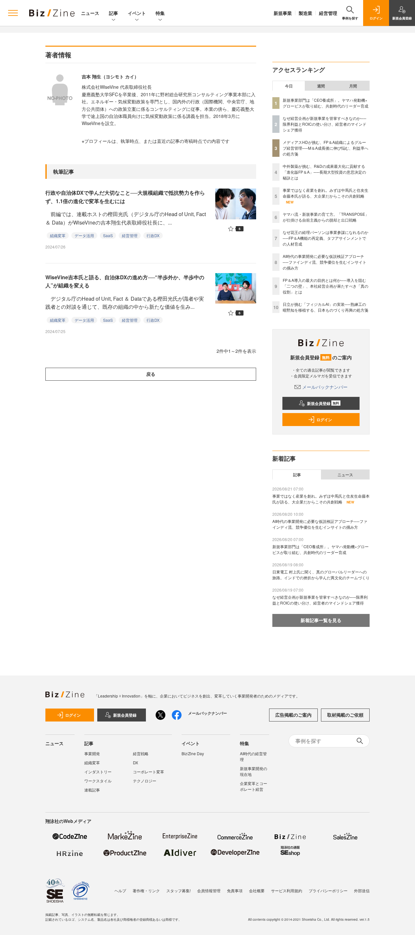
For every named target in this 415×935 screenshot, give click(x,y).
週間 (321, 86)
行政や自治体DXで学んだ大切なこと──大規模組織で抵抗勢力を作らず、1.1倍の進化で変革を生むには (125, 197)
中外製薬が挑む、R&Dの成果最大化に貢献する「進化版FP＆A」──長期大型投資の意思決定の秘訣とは (324, 171)
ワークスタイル (98, 780)
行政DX (153, 235)
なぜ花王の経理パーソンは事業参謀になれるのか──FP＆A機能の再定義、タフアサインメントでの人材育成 (325, 238)
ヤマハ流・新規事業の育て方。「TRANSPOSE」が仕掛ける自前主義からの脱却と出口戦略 (326, 217)
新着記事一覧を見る (321, 620)
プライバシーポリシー (328, 890)
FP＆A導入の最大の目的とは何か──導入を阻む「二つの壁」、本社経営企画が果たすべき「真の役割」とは (325, 285)
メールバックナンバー (325, 387)
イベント (137, 13)
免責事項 (235, 890)
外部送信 (362, 890)
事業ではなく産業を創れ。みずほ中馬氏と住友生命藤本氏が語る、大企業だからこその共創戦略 (325, 193)
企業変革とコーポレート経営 (253, 786)
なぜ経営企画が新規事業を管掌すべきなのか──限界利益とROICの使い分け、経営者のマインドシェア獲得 (324, 124)
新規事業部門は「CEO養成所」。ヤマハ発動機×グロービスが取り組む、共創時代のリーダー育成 (325, 103)
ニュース (90, 13)
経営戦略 (140, 753)
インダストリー (98, 771)
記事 (113, 13)
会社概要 (257, 890)
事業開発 (92, 753)
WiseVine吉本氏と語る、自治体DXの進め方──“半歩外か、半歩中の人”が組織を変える (124, 281)
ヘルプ (120, 890)
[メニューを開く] (13, 13)
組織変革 (57, 235)
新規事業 (283, 13)
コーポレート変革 (148, 771)
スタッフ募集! (178, 890)
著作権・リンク (146, 890)
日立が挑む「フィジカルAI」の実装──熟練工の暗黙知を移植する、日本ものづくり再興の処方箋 (325, 307)
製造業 (305, 13)
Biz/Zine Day (193, 753)
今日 (289, 86)
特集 (160, 13)
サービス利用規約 (286, 890)
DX (135, 762)
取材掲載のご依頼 (345, 714)
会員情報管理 (208, 890)
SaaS (108, 235)
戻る (150, 374)
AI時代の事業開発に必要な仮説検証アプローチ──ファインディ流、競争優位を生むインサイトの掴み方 (324, 262)
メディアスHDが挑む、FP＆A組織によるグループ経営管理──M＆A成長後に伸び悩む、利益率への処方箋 (325, 147)
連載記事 (92, 789)
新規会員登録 (323, 403)
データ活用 (84, 235)
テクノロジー (144, 780)
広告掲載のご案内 (293, 714)
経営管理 (328, 13)
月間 (353, 86)
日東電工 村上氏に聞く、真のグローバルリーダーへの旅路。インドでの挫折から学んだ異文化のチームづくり (321, 574)
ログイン (324, 419)
